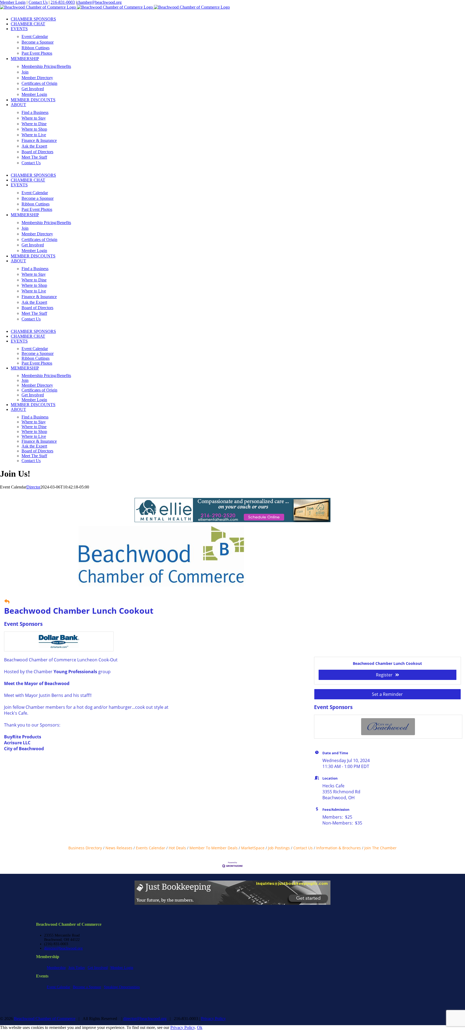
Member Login (13, 2)
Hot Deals (177, 847)
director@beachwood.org (63, 948)
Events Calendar (150, 847)
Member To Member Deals (213, 847)
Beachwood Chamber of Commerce (44, 1018)
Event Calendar (58, 987)
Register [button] (384, 675)
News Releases (118, 847)
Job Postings (279, 847)
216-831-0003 (63, 2)
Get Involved (98, 968)
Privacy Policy (213, 1018)
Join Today (76, 968)
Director (33, 487)
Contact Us (38, 2)
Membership (56, 968)
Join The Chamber (380, 847)
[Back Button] (6, 601)
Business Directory (85, 847)
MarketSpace (253, 847)
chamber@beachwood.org (99, 2)
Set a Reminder (387, 694)
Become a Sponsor (87, 987)
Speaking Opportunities (122, 987)
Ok (199, 1027)
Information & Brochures (338, 847)
